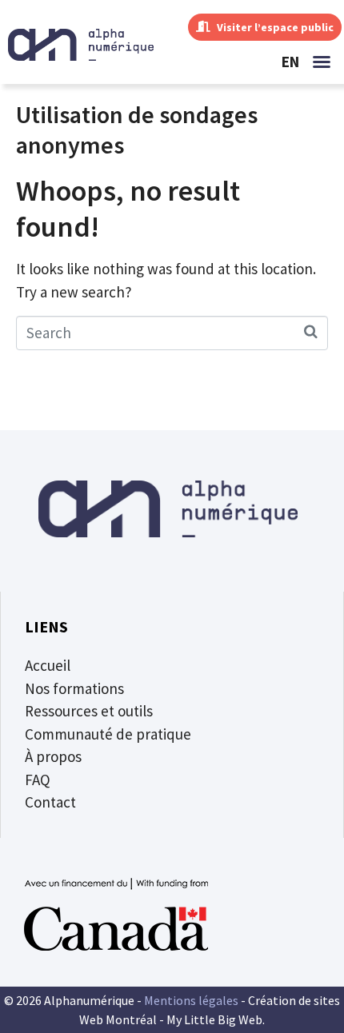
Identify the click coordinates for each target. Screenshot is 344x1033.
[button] (321, 61)
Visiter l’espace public (274, 27)
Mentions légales (191, 1000)
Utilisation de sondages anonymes (137, 129)
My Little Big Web (214, 1019)
